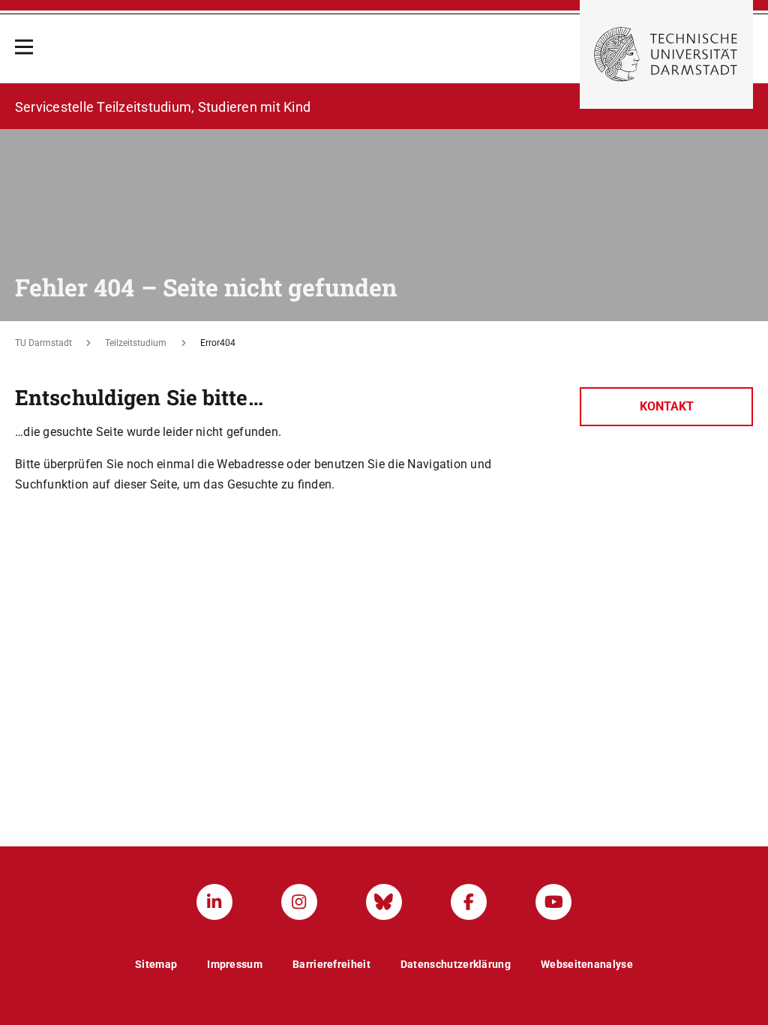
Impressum (234, 964)
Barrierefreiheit (331, 964)
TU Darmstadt (43, 343)
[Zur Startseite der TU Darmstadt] (666, 54)
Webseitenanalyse (587, 964)
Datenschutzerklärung (455, 964)
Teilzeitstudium (135, 343)
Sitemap (156, 964)
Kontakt (667, 406)
